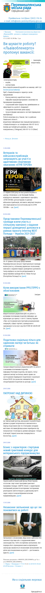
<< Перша (6, 564)
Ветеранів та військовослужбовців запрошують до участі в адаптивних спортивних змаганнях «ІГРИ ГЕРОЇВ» (17, 158)
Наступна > (11, 566)
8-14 (23, 564)
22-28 (31, 564)
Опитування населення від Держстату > (28, 32)
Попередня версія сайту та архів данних (30, 1)
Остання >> (19, 566)
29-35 (35, 564)
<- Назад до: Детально (10, 138)
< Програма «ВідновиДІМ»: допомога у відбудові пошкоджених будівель (20, 34)
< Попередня (14, 564)
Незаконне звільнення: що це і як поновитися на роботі (22, 509)
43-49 (5, 566)
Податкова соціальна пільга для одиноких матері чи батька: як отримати (22, 343)
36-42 (39, 564)
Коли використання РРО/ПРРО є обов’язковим (21, 289)
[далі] (16, 207)
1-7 (20, 564)
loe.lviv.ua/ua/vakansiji (11, 90)
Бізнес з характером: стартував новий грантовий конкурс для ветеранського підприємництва (21, 450)
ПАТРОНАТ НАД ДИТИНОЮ (17, 393)
